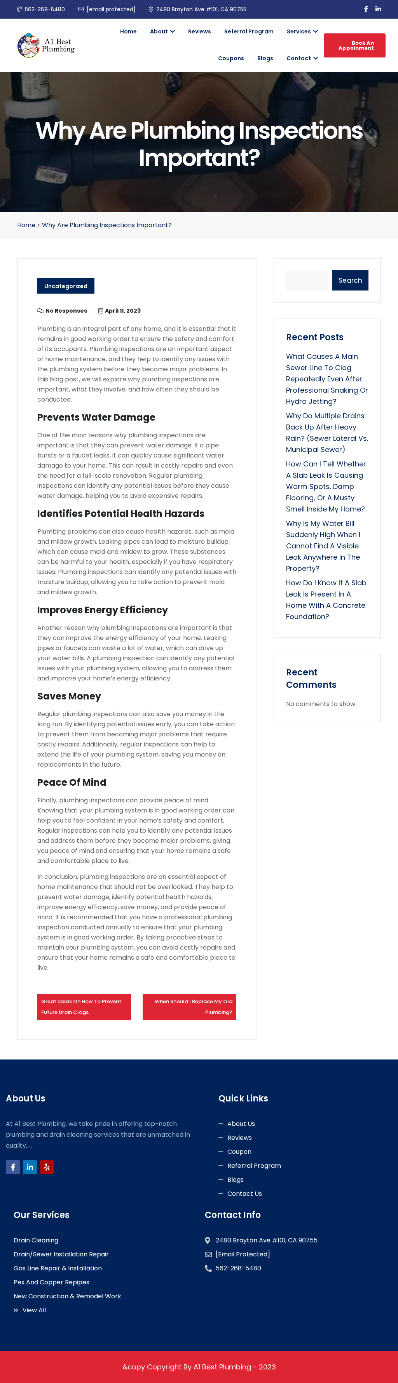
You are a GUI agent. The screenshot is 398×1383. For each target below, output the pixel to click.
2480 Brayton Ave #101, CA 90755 (201, 9)
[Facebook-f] (13, 1167)
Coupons (231, 58)
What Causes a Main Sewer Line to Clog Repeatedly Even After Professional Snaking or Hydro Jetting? (327, 378)
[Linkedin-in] (30, 1167)
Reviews (199, 31)
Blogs (265, 58)
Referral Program (249, 31)
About (159, 31)
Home (128, 31)
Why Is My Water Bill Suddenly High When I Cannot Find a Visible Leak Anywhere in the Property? (323, 545)
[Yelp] (47, 1167)
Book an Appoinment (356, 45)
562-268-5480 (45, 9)
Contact (299, 58)
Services (299, 31)
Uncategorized (65, 286)
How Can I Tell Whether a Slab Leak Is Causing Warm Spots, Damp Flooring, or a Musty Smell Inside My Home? (326, 486)
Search (350, 280)
